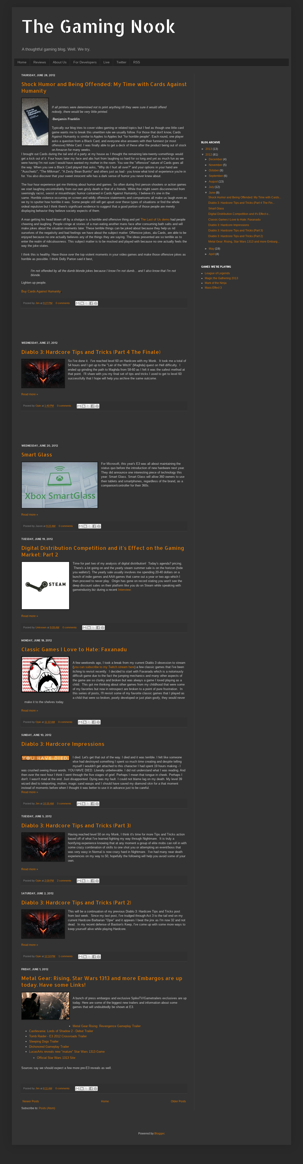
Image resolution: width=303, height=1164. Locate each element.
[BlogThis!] (82, 303)
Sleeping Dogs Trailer (43, 1041)
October (214, 170)
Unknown (41, 627)
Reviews (39, 62)
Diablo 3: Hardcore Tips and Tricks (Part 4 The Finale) (90, 351)
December (216, 159)
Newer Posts (30, 1101)
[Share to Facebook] (91, 303)
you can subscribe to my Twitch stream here (104, 667)
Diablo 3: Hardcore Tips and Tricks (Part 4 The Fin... (241, 202)
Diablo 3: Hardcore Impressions (62, 743)
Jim (38, 303)
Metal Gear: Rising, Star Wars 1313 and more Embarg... (244, 241)
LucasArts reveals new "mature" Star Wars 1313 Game (67, 1051)
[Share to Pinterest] (95, 303)
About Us (60, 62)
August (213, 181)
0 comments (63, 303)
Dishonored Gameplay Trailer (49, 1046)
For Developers (85, 62)
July (212, 187)
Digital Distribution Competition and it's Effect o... (239, 214)
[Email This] (77, 303)
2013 (209, 149)
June (212, 192)
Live (106, 62)
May (212, 248)
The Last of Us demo (155, 219)
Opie (39, 405)
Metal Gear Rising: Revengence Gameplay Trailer (107, 1026)
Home (22, 62)
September (216, 176)
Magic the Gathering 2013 (221, 278)
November (216, 165)
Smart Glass (36, 454)
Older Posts (178, 1101)
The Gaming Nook (98, 26)
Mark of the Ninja (216, 283)
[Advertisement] (107, 324)
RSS (136, 62)
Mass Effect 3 (213, 287)
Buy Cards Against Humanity (41, 291)
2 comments (64, 880)
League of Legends (217, 273)
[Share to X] (86, 303)
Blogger (159, 1133)
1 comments (65, 956)
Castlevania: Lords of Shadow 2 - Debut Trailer (61, 1031)
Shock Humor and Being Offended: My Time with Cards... (244, 197)
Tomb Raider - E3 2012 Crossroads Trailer (58, 1036)
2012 (209, 154)
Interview (124, 589)
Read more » (29, 394)
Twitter (121, 62)
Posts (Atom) (47, 1108)
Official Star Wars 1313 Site (56, 1058)
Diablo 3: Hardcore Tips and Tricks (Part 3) (76, 825)
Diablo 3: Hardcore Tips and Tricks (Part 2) (76, 902)
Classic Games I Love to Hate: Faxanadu (74, 649)
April (212, 254)
